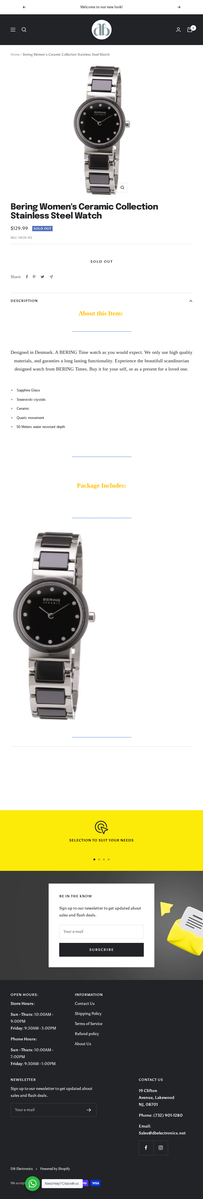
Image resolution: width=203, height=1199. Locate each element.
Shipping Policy (88, 1013)
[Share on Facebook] (27, 277)
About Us (83, 1043)
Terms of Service (88, 1023)
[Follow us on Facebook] (146, 1147)
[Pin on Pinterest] (34, 277)
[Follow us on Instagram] (160, 1147)
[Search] (24, 29)
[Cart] (189, 29)
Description (24, 301)
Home (15, 54)
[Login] (178, 29)
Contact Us (85, 1003)
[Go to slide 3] (104, 859)
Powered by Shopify (55, 1169)
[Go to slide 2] (99, 859)
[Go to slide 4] (108, 859)
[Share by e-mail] (51, 277)
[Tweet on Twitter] (42, 277)
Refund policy (87, 1033)
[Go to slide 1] (94, 859)
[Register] (89, 1110)
